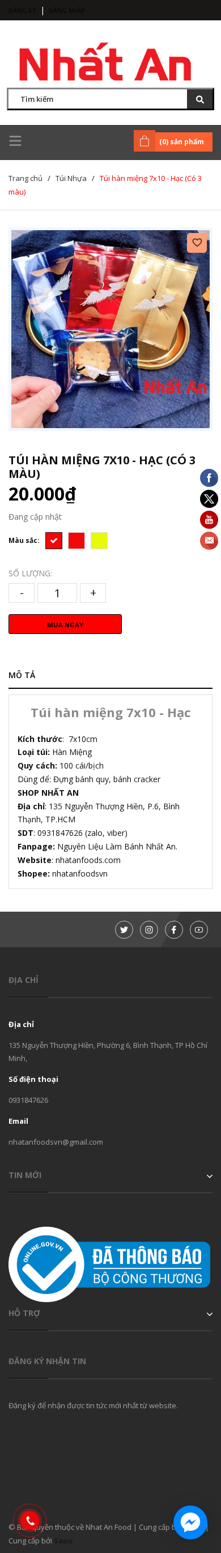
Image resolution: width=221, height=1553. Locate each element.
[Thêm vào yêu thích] (197, 243)
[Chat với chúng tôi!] (190, 1522)
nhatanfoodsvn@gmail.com (55, 1142)
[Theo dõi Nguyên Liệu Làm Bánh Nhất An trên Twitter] (124, 930)
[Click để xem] (110, 329)
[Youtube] (199, 930)
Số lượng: (30, 573)
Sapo (63, 1540)
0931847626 (28, 1100)
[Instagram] (149, 930)
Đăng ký (22, 10)
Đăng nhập (67, 10)
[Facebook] (174, 930)
